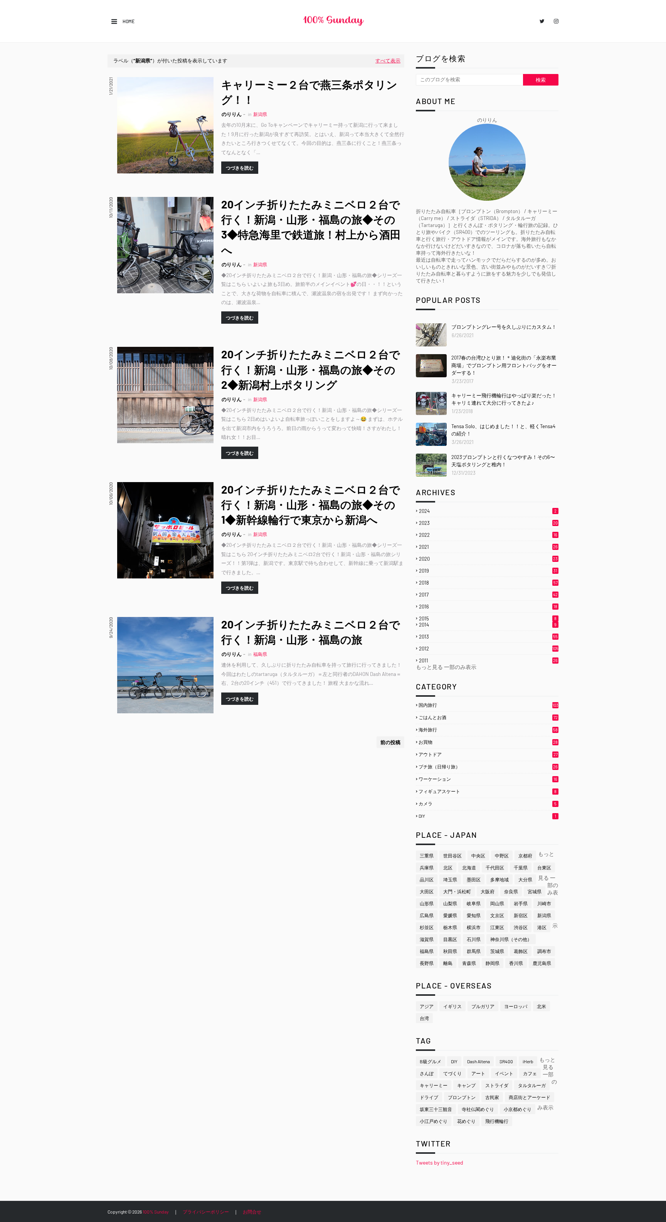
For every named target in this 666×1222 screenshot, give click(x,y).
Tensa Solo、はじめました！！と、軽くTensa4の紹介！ (503, 430)
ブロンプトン (462, 1097)
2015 (488, 618)
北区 (447, 867)
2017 (488, 595)
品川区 (427, 879)
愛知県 (474, 915)
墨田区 (474, 879)
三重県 (427, 855)
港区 (542, 927)
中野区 (502, 855)
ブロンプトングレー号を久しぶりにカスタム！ (504, 327)
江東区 (497, 927)
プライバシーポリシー (206, 1211)
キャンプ (466, 1085)
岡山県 (497, 903)
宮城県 (535, 891)
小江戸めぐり (433, 1121)
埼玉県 (450, 879)
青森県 (469, 963)
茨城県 (497, 951)
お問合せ (252, 1211)
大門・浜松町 (457, 891)
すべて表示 (387, 60)
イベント (504, 1073)
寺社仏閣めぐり (478, 1109)
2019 (488, 571)
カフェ (530, 1073)
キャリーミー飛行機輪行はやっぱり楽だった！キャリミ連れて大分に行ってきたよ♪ (504, 399)
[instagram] (554, 21)
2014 (488, 625)
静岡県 (493, 963)
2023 (488, 523)
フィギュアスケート (488, 791)
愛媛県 (450, 915)
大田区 (427, 891)
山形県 (427, 903)
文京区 (497, 915)
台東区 (544, 867)
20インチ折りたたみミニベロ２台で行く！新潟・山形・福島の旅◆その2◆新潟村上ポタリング (310, 369)
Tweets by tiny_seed (439, 1162)
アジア (427, 1006)
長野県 (427, 963)
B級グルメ (430, 1061)
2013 (488, 637)
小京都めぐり (517, 1109)
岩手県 (521, 903)
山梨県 (450, 903)
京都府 (525, 855)
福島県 (427, 951)
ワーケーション (488, 779)
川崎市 (544, 903)
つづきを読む (240, 167)
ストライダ (496, 1085)
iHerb (528, 1061)
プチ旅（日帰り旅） (488, 766)
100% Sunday (156, 1211)
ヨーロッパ (515, 1006)
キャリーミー (433, 1085)
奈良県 (511, 891)
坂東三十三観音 (436, 1109)
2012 (488, 648)
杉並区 (427, 927)
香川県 (516, 963)
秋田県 (450, 951)
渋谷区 (521, 927)
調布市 (544, 951)
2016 (488, 606)
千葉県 (521, 867)
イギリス (452, 1006)
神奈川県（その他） (511, 939)
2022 (488, 535)
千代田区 (495, 867)
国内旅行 (488, 705)
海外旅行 (488, 729)
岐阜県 (474, 903)
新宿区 (521, 915)
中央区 (478, 855)
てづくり (452, 1073)
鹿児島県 (542, 963)
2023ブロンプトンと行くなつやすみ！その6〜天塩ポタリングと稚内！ (503, 461)
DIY (487, 816)
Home (129, 21)
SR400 (506, 1061)
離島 (447, 963)
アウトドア (488, 754)
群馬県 (474, 951)
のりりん (232, 114)
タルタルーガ (532, 1085)
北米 (541, 1006)
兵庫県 (427, 867)
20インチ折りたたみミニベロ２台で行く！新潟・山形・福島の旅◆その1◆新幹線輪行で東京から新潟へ (310, 504)
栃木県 (450, 927)
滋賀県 (427, 939)
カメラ (488, 803)
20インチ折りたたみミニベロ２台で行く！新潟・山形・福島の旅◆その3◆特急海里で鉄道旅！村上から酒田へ (311, 227)
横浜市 (474, 927)
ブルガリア (482, 1006)
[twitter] (542, 21)
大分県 (525, 879)
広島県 (427, 915)
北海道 (469, 867)
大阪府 (487, 891)
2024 (488, 511)
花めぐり (466, 1121)
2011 (488, 660)
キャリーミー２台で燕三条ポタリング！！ (309, 92)
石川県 (474, 939)
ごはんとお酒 (488, 717)
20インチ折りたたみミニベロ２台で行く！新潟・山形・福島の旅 (310, 632)
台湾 (424, 1018)
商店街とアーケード (529, 1097)
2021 (488, 547)
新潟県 (544, 915)
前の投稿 (390, 742)
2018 (488, 583)
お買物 (488, 742)
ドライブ (429, 1097)
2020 (488, 559)
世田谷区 (452, 855)
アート (478, 1073)
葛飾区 (521, 951)
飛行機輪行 (496, 1121)
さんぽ (427, 1073)
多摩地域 (499, 879)
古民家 (492, 1097)
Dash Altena (478, 1061)
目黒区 (450, 939)
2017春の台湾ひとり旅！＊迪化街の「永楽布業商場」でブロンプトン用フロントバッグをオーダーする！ (504, 365)
